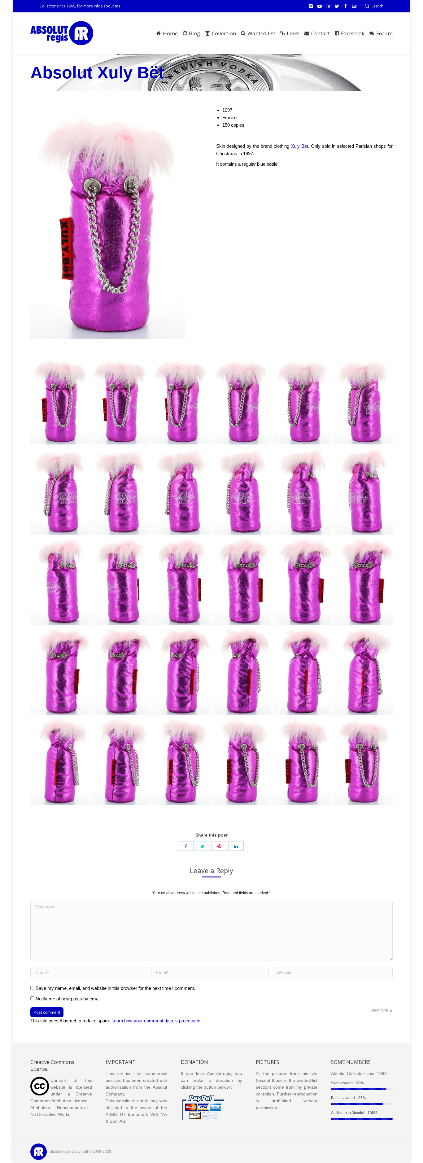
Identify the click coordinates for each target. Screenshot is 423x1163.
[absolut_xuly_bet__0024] (59, 490)
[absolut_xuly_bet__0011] (120, 670)
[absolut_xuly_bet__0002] (302, 760)
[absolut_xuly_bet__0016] (181, 580)
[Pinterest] (219, 846)
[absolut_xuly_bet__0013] (363, 580)
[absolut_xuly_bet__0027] (241, 400)
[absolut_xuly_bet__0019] (363, 490)
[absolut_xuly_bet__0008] (302, 670)
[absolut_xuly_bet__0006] (59, 760)
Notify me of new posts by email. (69, 998)
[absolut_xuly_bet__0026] (302, 400)
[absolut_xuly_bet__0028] (181, 400)
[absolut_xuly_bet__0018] (59, 580)
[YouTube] (319, 6)
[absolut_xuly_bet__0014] (302, 580)
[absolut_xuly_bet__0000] (59, 400)
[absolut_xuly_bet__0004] (181, 760)
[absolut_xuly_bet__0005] (120, 760)
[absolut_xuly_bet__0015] (241, 580)
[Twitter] (337, 6)
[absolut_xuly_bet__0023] (120, 490)
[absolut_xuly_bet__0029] (120, 400)
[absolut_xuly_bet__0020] (302, 490)
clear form (379, 1010)
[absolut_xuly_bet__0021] (241, 490)
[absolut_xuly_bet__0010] (181, 670)
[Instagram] (311, 6)
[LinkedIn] (236, 846)
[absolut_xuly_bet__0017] (120, 580)
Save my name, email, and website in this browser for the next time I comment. (115, 988)
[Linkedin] (328, 6)
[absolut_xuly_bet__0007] (363, 670)
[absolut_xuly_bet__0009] (241, 670)
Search (377, 6)
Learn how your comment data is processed (155, 1020)
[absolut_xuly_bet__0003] (241, 760)
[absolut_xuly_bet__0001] (363, 760)
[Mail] (354, 6)
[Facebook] (345, 6)
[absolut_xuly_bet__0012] (59, 670)
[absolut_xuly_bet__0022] (181, 490)
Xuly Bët (299, 146)
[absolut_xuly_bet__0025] (363, 400)
